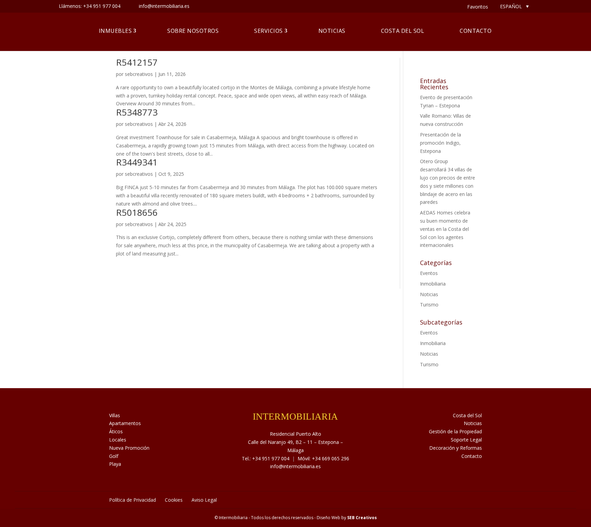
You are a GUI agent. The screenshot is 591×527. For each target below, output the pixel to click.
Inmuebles (115, 31)
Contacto (475, 31)
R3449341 (137, 162)
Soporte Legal (466, 439)
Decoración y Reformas (455, 448)
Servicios (268, 31)
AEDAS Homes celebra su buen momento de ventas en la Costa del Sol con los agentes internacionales (445, 228)
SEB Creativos (362, 518)
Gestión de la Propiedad (455, 431)
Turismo (429, 304)
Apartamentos (125, 423)
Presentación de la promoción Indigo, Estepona (440, 142)
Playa (115, 464)
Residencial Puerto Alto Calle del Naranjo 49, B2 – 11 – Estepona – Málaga (295, 442)
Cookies (174, 500)
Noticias (331, 31)
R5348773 (137, 112)
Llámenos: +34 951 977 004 (89, 6)
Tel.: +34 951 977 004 (265, 458)
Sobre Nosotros (193, 31)
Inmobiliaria (433, 283)
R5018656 (137, 212)
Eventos (429, 273)
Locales (117, 439)
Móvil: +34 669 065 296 (323, 458)
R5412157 (137, 62)
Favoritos (477, 6)
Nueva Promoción (129, 448)
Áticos (116, 431)
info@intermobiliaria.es (295, 466)
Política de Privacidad (132, 500)
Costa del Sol (402, 31)
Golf (113, 456)
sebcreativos (139, 74)
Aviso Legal (204, 500)
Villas (114, 415)
